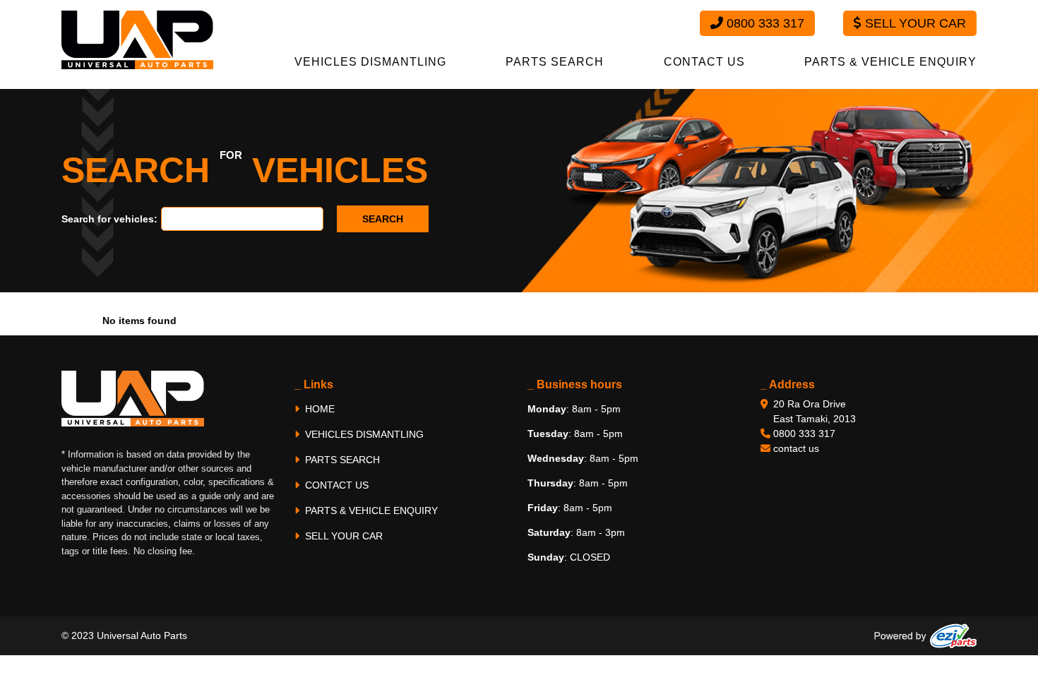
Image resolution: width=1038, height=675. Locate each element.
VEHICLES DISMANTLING (370, 62)
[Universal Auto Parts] (137, 38)
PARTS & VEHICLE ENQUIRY (890, 62)
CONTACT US (704, 62)
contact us (796, 448)
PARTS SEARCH (555, 62)
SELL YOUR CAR (342, 536)
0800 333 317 (763, 23)
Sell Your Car (913, 23)
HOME (318, 408)
